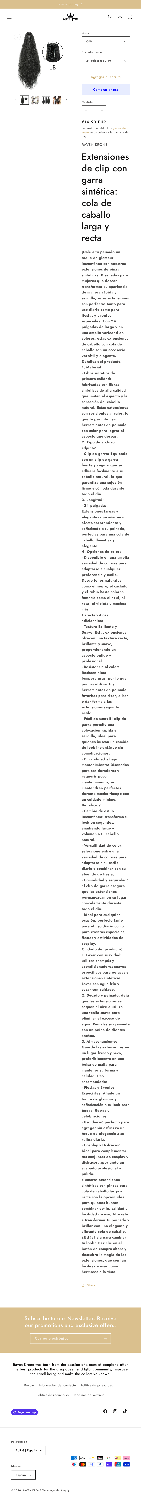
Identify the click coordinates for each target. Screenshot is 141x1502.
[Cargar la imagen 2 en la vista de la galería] (35, 100)
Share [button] (91, 1285)
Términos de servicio (89, 1395)
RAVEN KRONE (32, 1490)
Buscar (29, 1385)
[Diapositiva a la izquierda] (15, 100)
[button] (9, 17)
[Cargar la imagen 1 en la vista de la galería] (24, 100)
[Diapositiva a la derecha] (66, 100)
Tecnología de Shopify (55, 1490)
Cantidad (88, 102)
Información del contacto (57, 1385)
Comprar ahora (105, 89)
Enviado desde (92, 52)
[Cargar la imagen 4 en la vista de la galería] (57, 100)
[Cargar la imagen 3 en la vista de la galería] (46, 100)
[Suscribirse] (106, 1338)
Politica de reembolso (52, 1395)
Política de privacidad (96, 1385)
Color (85, 33)
